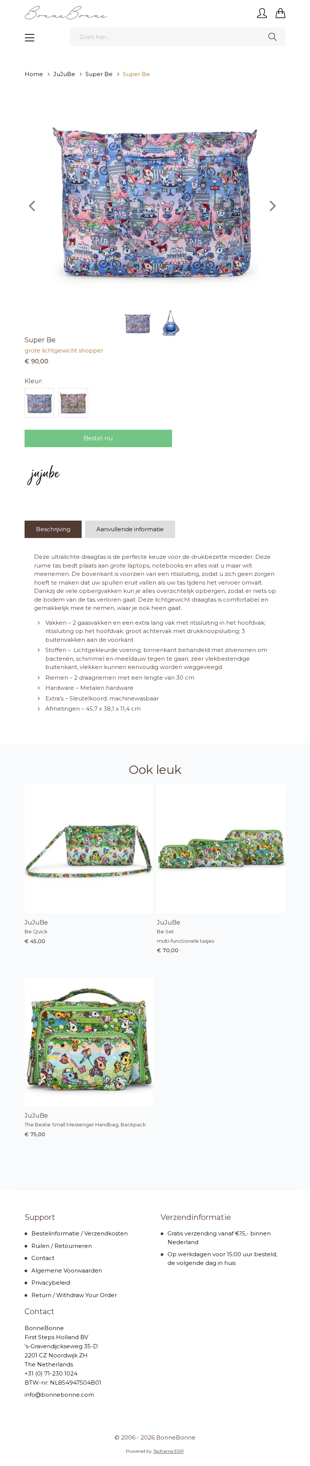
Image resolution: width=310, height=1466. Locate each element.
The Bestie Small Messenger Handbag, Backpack (85, 1124)
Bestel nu (98, 438)
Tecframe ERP (168, 1451)
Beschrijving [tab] (53, 529)
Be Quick (36, 931)
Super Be (99, 74)
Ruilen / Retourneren (61, 1245)
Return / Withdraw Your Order (74, 1295)
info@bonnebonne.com (59, 1394)
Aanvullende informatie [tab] (130, 529)
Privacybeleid (50, 1282)
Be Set (165, 931)
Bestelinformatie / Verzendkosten (79, 1233)
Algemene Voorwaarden (66, 1270)
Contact (42, 1258)
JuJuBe (64, 74)
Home (34, 74)
